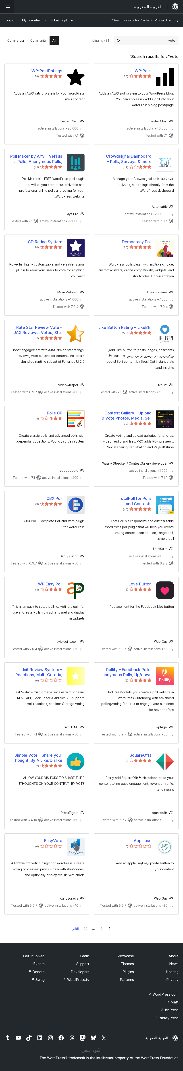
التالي (75, 929)
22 (85, 928)
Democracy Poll (137, 241)
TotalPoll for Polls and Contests (135, 501)
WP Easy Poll (50, 584)
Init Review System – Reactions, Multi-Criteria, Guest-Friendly (38, 672)
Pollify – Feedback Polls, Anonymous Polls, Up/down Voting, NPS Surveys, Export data (126, 672)
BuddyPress (166, 1018)
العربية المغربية (156, 1038)
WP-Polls (143, 70)
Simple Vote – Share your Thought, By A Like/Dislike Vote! (37, 758)
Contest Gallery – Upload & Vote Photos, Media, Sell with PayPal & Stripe (127, 416)
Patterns (127, 979)
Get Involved (34, 956)
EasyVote (53, 840)
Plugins (128, 972)
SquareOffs (141, 755)
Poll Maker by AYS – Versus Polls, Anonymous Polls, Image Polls (36, 159)
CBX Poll (54, 498)
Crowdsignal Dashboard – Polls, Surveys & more (129, 159)
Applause (143, 840)
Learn (84, 956)
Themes (127, 964)
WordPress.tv (76, 979)
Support (82, 964)
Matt (172, 1002)
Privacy (172, 979)
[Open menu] (7, 6)
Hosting (172, 972)
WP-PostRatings (46, 70)
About (174, 956)
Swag (38, 979)
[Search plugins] (118, 40)
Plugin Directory (167, 20)
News (174, 964)
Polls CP (54, 413)
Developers (80, 972)
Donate (36, 972)
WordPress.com (163, 994)
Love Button (140, 584)
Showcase (125, 956)
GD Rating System (45, 241)
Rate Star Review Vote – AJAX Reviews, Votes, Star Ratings (36, 330)
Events (39, 964)
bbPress (169, 1010)
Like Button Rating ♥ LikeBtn (125, 327)
